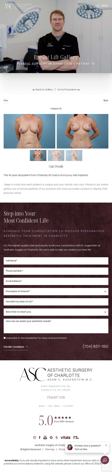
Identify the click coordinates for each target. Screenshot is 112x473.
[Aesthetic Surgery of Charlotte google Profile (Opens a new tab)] (51, 437)
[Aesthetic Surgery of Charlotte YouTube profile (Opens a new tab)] (45, 437)
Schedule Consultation (14, 346)
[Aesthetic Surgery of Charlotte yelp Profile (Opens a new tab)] (57, 437)
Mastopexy (66, 175)
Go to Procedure (67, 90)
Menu (104, 6)
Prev (6, 100)
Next (106, 100)
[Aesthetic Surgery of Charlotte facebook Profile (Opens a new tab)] (39, 437)
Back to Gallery (44, 90)
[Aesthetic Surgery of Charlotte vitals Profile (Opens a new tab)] (66, 437)
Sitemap (50, 449)
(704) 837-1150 (95, 347)
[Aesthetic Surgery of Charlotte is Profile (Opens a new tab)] (76, 437)
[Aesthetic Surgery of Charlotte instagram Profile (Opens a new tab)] (34, 437)
